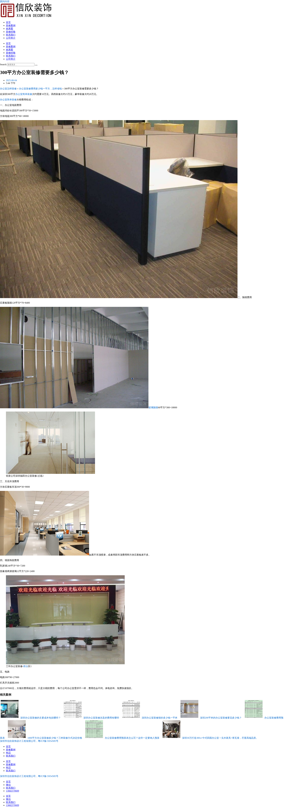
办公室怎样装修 (8, 88)
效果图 (9, 28)
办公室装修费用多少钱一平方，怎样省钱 (40, 88)
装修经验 (10, 31)
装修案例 (10, 25)
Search (3, 64)
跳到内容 (5, 1)
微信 (8, 784)
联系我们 (10, 35)
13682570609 (12, 791)
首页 (8, 22)
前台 (25, 666)
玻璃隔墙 (153, 407)
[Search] (36, 65)
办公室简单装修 (23, 94)
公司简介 (10, 38)
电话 (8, 752)
